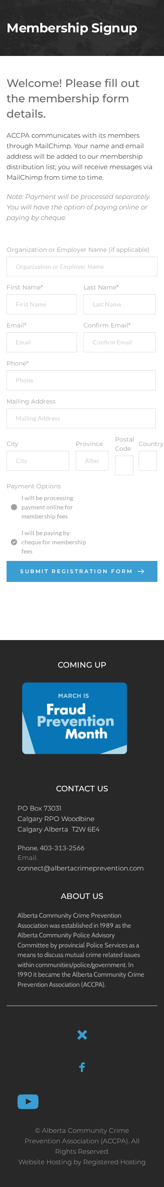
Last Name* (101, 287)
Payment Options (34, 486)
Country (147, 444)
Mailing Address (31, 401)
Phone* (17, 363)
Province (89, 444)
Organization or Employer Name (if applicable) (78, 250)
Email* (16, 325)
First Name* (25, 287)
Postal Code (123, 444)
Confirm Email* (107, 325)
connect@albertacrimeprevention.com (80, 868)
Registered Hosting (114, 1162)
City (12, 444)
